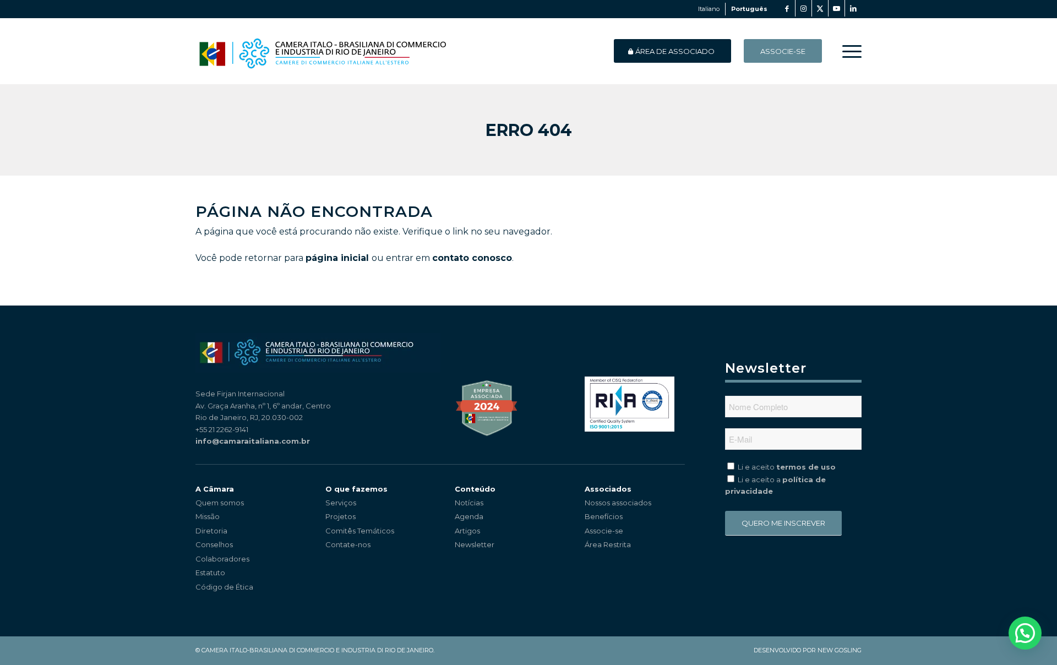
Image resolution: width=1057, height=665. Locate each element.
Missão (207, 516)
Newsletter (474, 544)
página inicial (337, 258)
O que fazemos (356, 488)
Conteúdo (475, 488)
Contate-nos (348, 544)
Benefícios (604, 516)
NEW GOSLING (840, 650)
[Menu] (848, 51)
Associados (608, 488)
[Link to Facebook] (787, 8)
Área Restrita (608, 544)
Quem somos (219, 502)
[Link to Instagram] (803, 8)
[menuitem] (848, 51)
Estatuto (210, 572)
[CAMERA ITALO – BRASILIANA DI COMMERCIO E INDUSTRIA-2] (322, 51)
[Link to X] (820, 8)
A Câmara (214, 488)
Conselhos (214, 544)
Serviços (340, 502)
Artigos (467, 530)
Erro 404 (529, 130)
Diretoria (211, 530)
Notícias (469, 502)
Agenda (469, 516)
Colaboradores (222, 558)
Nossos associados (618, 502)
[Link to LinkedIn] (853, 8)
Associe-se (604, 530)
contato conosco (472, 258)
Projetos (340, 516)
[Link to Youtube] (836, 8)
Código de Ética (224, 586)
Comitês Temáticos (359, 530)
